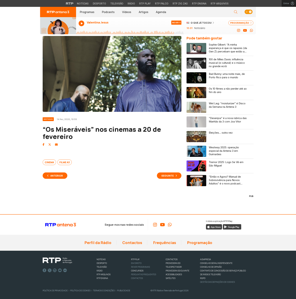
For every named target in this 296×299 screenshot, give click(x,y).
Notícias (83, 3)
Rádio (131, 3)
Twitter (50, 270)
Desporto (99, 3)
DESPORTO (102, 263)
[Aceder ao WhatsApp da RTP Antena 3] (251, 30)
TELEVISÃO (102, 266)
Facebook (44, 270)
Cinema (49, 162)
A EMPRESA (205, 259)
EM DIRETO (136, 263)
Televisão (116, 3)
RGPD (202, 278)
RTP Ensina (199, 3)
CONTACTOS (171, 259)
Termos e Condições (104, 290)
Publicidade (123, 290)
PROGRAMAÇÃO (240, 22)
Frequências (164, 242)
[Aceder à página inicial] (58, 12)
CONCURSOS (137, 270)
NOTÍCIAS (101, 259)
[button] (248, 12)
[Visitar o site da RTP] (69, 3)
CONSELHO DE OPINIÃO (211, 266)
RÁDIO (99, 270)
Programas (87, 12)
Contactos (132, 242)
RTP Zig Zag (180, 3)
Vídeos (126, 12)
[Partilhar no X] (49, 144)
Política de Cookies (80, 290)
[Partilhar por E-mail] (56, 144)
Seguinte (167, 175)
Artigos (143, 12)
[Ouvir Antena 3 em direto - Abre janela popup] (58, 25)
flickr (65, 270)
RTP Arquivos (220, 3)
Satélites (170, 278)
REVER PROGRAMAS (140, 266)
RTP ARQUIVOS (103, 274)
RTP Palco (161, 3)
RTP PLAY (135, 259)
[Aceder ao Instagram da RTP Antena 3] (238, 30)
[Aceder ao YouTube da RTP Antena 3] (245, 30)
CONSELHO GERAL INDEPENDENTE (216, 263)
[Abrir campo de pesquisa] (235, 12)
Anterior (56, 175)
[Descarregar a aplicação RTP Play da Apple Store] (214, 227)
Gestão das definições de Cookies (217, 282)
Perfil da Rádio (97, 242)
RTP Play (145, 3)
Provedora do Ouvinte (177, 270)
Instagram (55, 270)
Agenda (161, 12)
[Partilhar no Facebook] (43, 144)
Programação (199, 242)
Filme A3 (64, 162)
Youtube (60, 270)
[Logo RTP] (57, 260)
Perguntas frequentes (143, 274)
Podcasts (108, 12)
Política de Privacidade (55, 290)
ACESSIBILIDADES (174, 274)
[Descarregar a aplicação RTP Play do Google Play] (232, 227)
